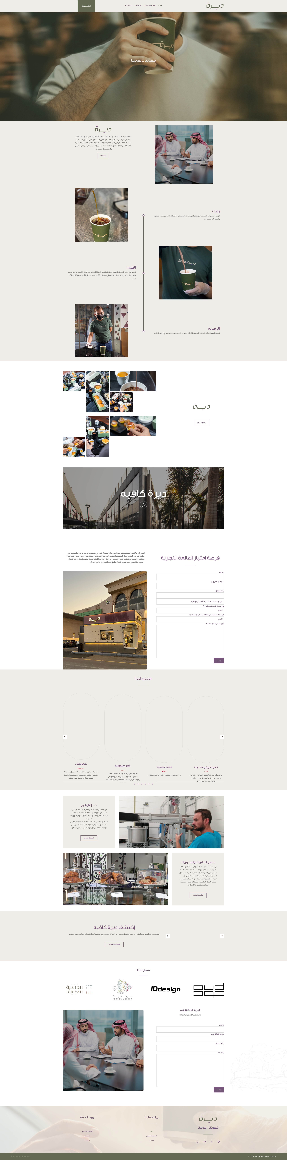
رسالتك (221, 1049)
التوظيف (138, 5)
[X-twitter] (212, 1138)
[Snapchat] (218, 1138)
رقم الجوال (219, 591)
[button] (86, 6)
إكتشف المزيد (89, 835)
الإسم (221, 572)
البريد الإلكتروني (217, 582)
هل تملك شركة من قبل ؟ (213, 606)
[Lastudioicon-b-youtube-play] (204, 1138)
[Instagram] (197, 1138)
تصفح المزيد (201, 423)
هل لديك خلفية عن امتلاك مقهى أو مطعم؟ (206, 615)
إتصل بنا (128, 5)
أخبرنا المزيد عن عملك (215, 623)
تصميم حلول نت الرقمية (20, 1153)
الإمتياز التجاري (149, 5)
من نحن (103, 155)
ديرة (160, 5)
